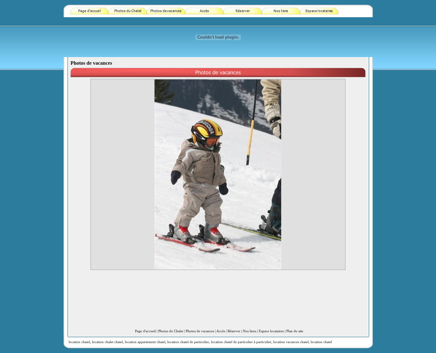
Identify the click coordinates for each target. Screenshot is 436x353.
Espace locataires (271, 331)
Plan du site (294, 331)
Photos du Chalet (170, 331)
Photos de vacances (200, 331)
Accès (220, 331)
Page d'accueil (145, 331)
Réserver (234, 331)
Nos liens (249, 331)
